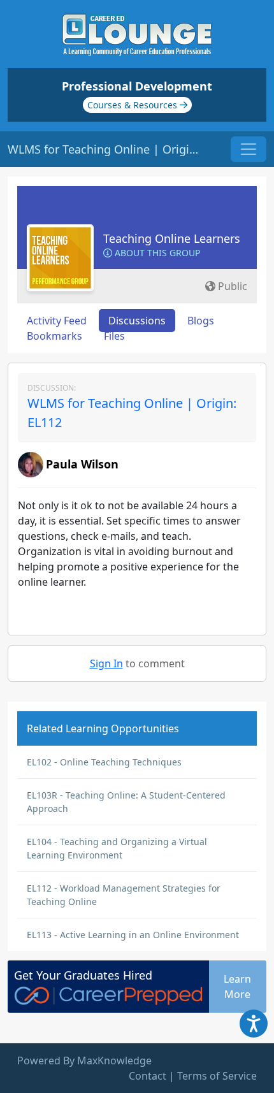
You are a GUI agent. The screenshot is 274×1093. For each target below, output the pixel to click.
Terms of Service (217, 1076)
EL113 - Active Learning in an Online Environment (133, 935)
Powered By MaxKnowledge (84, 1060)
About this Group (156, 253)
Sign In (106, 663)
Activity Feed (57, 321)
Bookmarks (54, 336)
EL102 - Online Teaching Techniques (104, 762)
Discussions (137, 321)
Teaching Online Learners (171, 238)
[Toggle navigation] (248, 149)
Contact (147, 1076)
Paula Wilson (82, 464)
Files (114, 336)
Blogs (200, 321)
